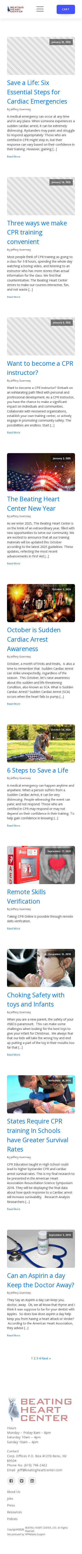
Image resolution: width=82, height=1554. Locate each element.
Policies (12, 1519)
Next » (46, 1358)
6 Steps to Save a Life (37, 770)
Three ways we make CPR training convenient (37, 232)
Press (11, 1505)
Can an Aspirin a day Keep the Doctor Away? (40, 1280)
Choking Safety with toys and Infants (36, 999)
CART (66, 9)
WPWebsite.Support (35, 1534)
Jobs (10, 1498)
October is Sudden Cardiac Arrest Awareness (34, 639)
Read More (13, 156)
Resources (14, 1512)
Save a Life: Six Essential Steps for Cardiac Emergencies (37, 91)
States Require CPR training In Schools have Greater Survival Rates (37, 1135)
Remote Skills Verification (26, 896)
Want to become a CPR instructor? (40, 368)
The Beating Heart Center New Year (33, 503)
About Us (13, 1492)
